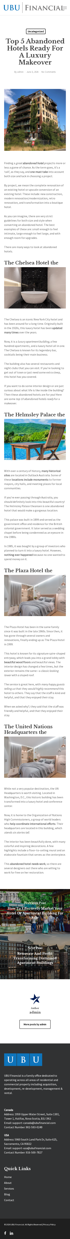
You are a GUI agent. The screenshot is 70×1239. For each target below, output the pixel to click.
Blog (7, 1194)
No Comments (48, 71)
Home (8, 1177)
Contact (9, 1200)
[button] (65, 7)
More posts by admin (35, 1024)
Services (9, 1188)
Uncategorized (36, 31)
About (8, 1183)
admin (20, 71)
